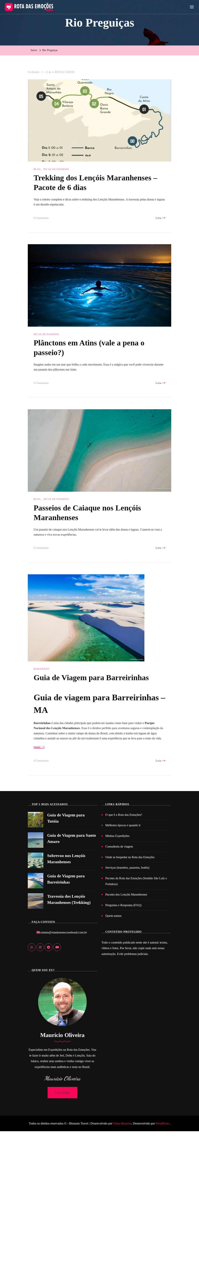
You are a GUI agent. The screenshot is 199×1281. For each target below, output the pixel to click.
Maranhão (41, 669)
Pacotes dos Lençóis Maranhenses (126, 894)
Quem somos (113, 915)
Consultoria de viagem (119, 846)
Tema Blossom (121, 1123)
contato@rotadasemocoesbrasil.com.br (63, 932)
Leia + (160, 218)
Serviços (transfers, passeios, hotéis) (127, 867)
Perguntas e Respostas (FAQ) (123, 905)
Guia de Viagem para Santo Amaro (71, 838)
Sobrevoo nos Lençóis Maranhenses (66, 858)
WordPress (162, 1123)
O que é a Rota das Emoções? (123, 814)
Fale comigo (62, 1092)
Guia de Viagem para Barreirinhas (91, 677)
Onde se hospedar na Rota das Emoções (129, 857)
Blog (37, 169)
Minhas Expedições (117, 835)
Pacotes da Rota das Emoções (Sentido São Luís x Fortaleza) (136, 881)
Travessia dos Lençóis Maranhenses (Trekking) (69, 899)
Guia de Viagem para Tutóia (66, 818)
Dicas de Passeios (56, 169)
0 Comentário (41, 218)
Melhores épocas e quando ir (123, 825)
